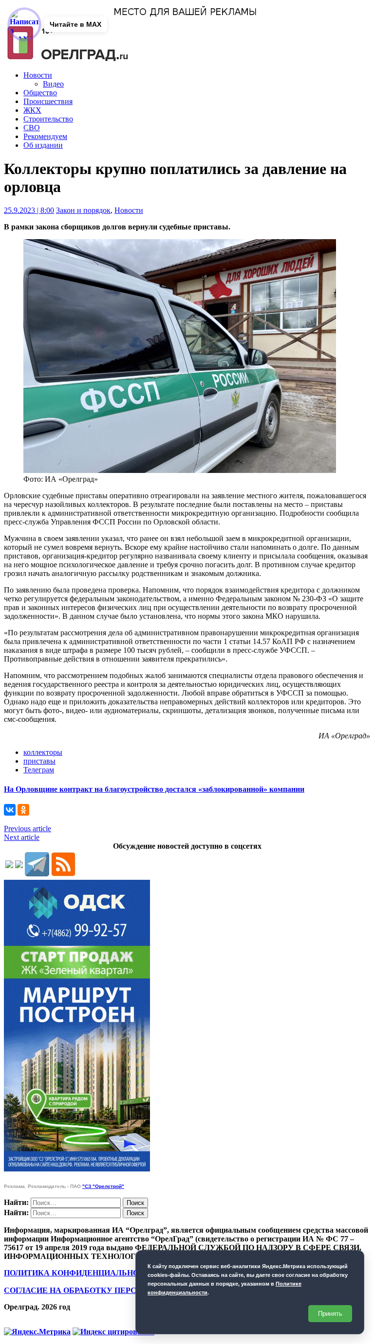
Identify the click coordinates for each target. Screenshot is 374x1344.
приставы (39, 761)
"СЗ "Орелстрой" (103, 1186)
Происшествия (48, 101)
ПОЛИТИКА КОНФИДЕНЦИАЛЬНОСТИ (80, 1273)
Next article (21, 837)
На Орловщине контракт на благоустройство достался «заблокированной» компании (154, 789)
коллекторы (42, 752)
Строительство (48, 119)
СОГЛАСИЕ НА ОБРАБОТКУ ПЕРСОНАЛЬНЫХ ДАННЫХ (113, 1290)
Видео (53, 84)
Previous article (27, 828)
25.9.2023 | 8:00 (29, 210)
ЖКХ (32, 110)
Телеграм (38, 770)
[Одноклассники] (23, 810)
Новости (37, 75)
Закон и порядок (83, 210)
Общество (40, 92)
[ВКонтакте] (10, 810)
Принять (330, 1313)
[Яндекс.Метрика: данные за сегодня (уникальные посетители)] (37, 1331)
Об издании (43, 145)
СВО (31, 127)
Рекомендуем (45, 136)
